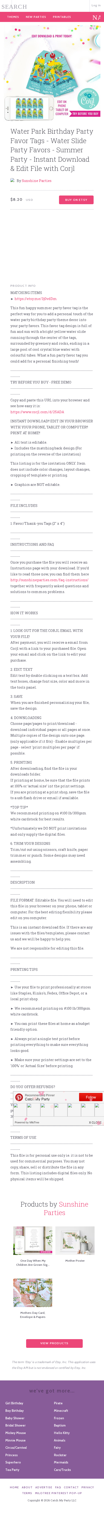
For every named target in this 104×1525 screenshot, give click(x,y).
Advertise (43, 1487)
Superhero (13, 1462)
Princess (11, 1455)
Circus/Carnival (16, 1447)
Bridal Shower (15, 1425)
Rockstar (60, 1455)
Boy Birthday (14, 1411)
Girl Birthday (14, 1403)
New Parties (36, 17)
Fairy (57, 1447)
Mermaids (61, 1462)
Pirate (58, 1403)
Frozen (59, 1418)
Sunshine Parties (37, 180)
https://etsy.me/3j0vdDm (36, 298)
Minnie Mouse (15, 1440)
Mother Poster (75, 1260)
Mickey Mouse (15, 1433)
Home (14, 1487)
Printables (62, 17)
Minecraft (61, 1411)
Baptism (60, 1425)
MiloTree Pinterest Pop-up (58, 1493)
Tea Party (12, 1470)
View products (54, 1343)
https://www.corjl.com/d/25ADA (37, 412)
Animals (59, 1440)
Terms (27, 1493)
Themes (13, 17)
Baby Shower (14, 1418)
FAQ (58, 1487)
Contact (71, 1487)
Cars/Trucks (62, 1470)
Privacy (88, 1487)
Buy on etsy (76, 200)
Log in (96, 5)
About (27, 1487)
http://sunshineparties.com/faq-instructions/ (49, 580)
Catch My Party (52, 5)
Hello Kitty (62, 1433)
